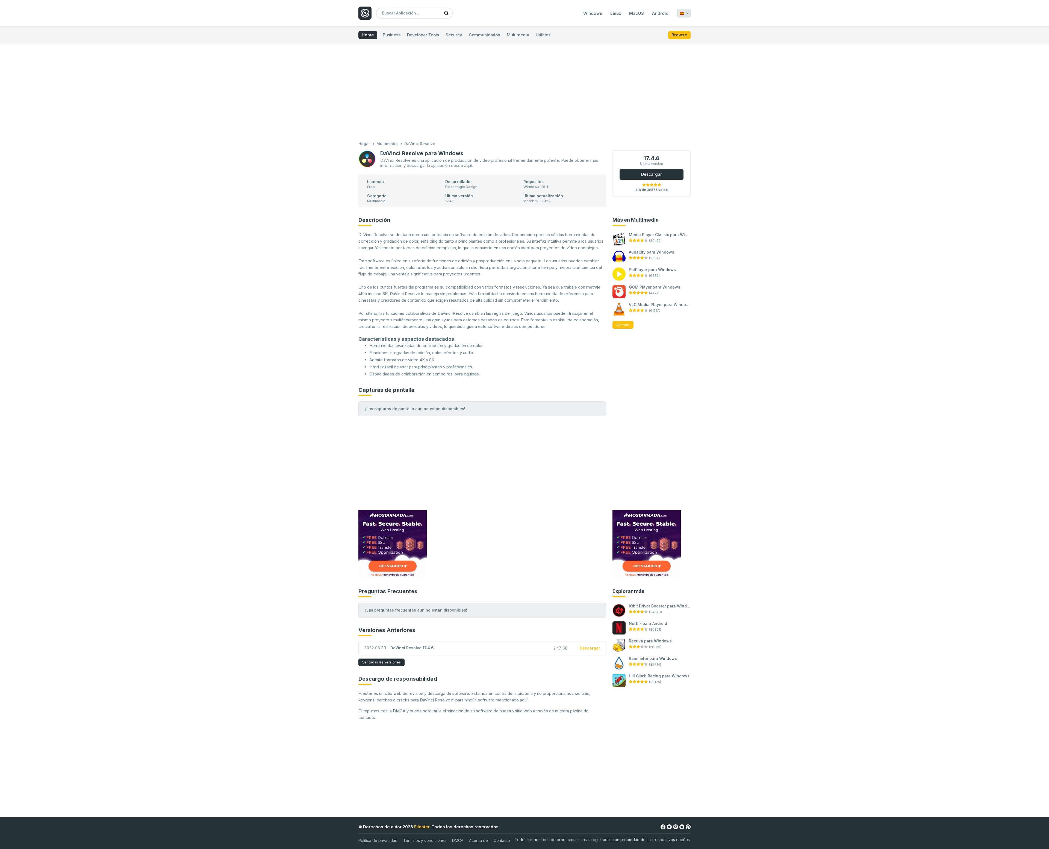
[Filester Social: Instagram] (675, 826)
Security (454, 34)
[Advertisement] (524, 93)
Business (391, 34)
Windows (592, 13)
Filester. (422, 826)
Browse (679, 34)
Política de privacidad (377, 840)
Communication (484, 34)
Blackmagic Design (461, 186)
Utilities (543, 34)
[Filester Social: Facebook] (663, 826)
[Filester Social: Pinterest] (688, 826)
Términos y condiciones (424, 840)
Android (660, 13)
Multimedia (518, 34)
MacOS (636, 13)
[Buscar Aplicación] (446, 13)
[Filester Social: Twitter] (669, 826)
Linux (615, 13)
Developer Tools (423, 34)
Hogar (364, 143)
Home (368, 34)
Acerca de (478, 840)
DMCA (457, 840)
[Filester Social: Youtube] (681, 826)
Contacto (502, 840)
